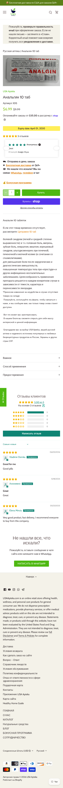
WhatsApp (16, 172)
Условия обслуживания (15, 668)
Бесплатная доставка (18, 165)
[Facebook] (5, 589)
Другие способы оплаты (31, 208)
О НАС (6, 715)
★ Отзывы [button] (3, 397)
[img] (10, 452)
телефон (28, 172)
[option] (31, 70)
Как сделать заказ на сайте (17, 655)
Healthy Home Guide (13, 703)
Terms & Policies (26, 635)
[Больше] (17, 193)
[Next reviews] (56, 148)
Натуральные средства (15, 724)
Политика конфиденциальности (20, 673)
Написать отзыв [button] (31, 433)
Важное (7, 357)
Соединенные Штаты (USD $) (17, 751)
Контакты (8, 690)
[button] (10, 136)
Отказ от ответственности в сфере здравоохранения (21, 679)
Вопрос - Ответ (11, 660)
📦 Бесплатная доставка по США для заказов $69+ (31, 2)
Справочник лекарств (15, 664)
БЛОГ (6, 728)
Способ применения (14, 366)
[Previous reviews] (6, 148)
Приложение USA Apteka (16, 694)
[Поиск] (50, 12)
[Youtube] (9, 589)
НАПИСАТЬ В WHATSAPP (31, 563)
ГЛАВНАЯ (8, 710)
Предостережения (13, 374)
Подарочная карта (13, 685)
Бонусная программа (19, 182)
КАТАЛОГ (8, 719)
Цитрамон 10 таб (27, 231)
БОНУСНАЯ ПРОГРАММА (17, 733)
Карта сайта (9, 698)
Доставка (8, 646)
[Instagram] (14, 589)
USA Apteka (9, 91)
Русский (40, 751)
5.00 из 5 (39, 402)
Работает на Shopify (12, 780)
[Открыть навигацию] (4, 12)
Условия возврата (13, 651)
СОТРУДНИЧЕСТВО (14, 737)
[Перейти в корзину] (57, 12)
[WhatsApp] (18, 589)
